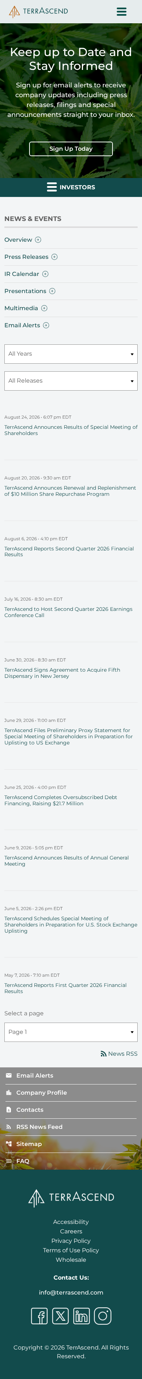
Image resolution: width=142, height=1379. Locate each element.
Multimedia (21, 308)
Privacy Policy (71, 1240)
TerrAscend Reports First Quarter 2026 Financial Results (65, 988)
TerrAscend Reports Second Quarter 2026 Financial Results (69, 551)
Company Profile (36, 1092)
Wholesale (71, 1259)
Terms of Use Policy (71, 1250)
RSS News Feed (34, 1126)
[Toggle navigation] (121, 11)
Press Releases (26, 256)
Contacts (24, 1109)
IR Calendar (21, 273)
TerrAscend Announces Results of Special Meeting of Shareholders (71, 430)
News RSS (118, 1053)
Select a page (24, 1013)
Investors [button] (76, 187)
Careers (71, 1231)
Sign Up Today (71, 148)
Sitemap (23, 1144)
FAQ (17, 1161)
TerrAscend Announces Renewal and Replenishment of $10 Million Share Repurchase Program (70, 491)
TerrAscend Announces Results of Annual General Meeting (66, 860)
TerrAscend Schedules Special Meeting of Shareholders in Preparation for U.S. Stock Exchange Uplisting (70, 924)
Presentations (25, 291)
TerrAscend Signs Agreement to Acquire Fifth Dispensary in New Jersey (62, 673)
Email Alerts (22, 325)
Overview (18, 239)
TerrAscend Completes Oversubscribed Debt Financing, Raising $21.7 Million (60, 800)
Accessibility (71, 1221)
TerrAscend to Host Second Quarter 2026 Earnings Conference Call (68, 612)
